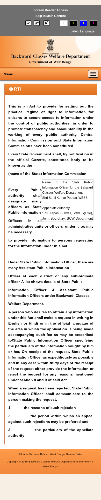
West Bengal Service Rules (66, 454)
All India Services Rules (33, 454)
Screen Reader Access (50, 10)
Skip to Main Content (50, 16)
